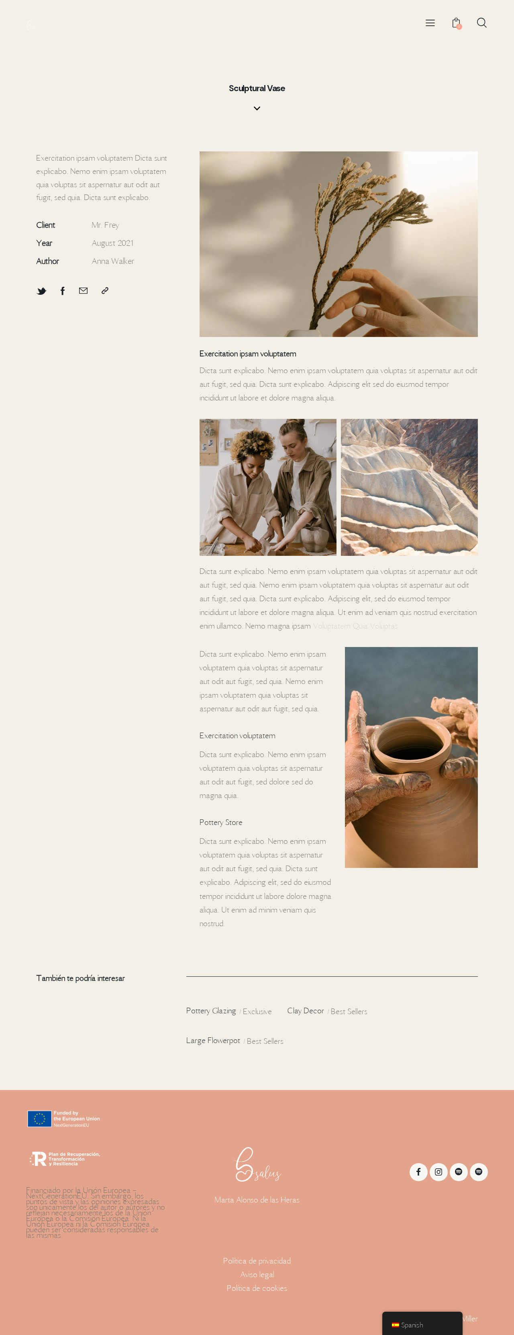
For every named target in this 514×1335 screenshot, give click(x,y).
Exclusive (257, 1011)
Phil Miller (463, 1318)
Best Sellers (349, 1011)
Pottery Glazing (211, 1010)
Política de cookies (257, 1288)
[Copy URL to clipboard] (105, 291)
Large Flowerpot (213, 1040)
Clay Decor (305, 1010)
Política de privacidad (257, 1260)
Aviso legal (257, 1274)
